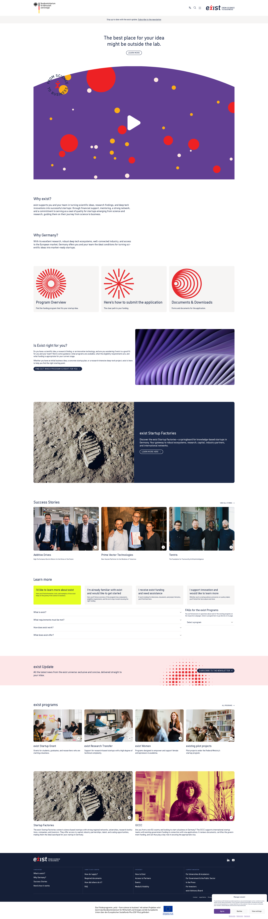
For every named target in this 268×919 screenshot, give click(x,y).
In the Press (190, 882)
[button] (134, 123)
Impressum (247, 916)
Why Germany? (40, 877)
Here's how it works (42, 886)
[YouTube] (233, 860)
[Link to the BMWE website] (44, 8)
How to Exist (140, 874)
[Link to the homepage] (47, 859)
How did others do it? (93, 882)
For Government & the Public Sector (200, 878)
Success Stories (40, 881)
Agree (222, 911)
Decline (239, 911)
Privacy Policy (211, 897)
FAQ (86, 886)
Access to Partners (143, 878)
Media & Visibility (142, 886)
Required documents (93, 878)
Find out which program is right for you (56, 368)
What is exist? (39, 873)
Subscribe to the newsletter (149, 19)
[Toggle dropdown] (232, 622)
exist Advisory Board (194, 890)
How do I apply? (91, 874)
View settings (257, 911)
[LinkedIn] (228, 860)
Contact (195, 897)
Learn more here (150, 451)
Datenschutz (232, 916)
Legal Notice (202, 897)
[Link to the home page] (220, 7)
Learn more (134, 52)
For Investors (191, 886)
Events (137, 882)
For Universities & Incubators (197, 874)
